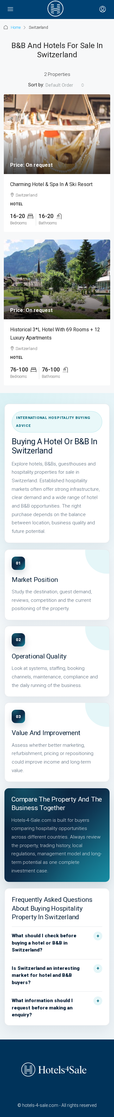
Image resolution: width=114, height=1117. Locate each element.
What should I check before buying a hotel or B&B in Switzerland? (44, 943)
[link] (57, 134)
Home (16, 27)
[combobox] (65, 85)
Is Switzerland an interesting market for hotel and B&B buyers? (45, 975)
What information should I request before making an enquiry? (42, 1008)
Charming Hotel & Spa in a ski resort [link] (51, 184)
